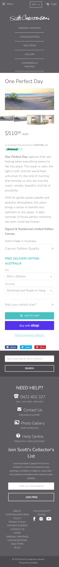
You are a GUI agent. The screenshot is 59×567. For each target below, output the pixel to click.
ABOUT (17, 511)
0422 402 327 (32, 396)
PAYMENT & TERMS (17, 525)
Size (7, 269)
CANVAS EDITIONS (17, 540)
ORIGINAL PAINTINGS (17, 536)
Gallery (29, 54)
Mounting (10, 284)
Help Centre (32, 436)
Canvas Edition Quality (22, 248)
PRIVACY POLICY (17, 522)
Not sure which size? (20, 304)
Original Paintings (29, 28)
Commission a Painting (29, 64)
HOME (17, 532)
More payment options (29, 335)
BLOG (17, 547)
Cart (53, 4)
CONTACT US (17, 529)
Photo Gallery (33, 423)
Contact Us (32, 410)
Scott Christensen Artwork (32, 559)
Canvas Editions (29, 36)
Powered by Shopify (28, 562)
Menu (10, 4)
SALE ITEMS (17, 543)
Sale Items (29, 45)
